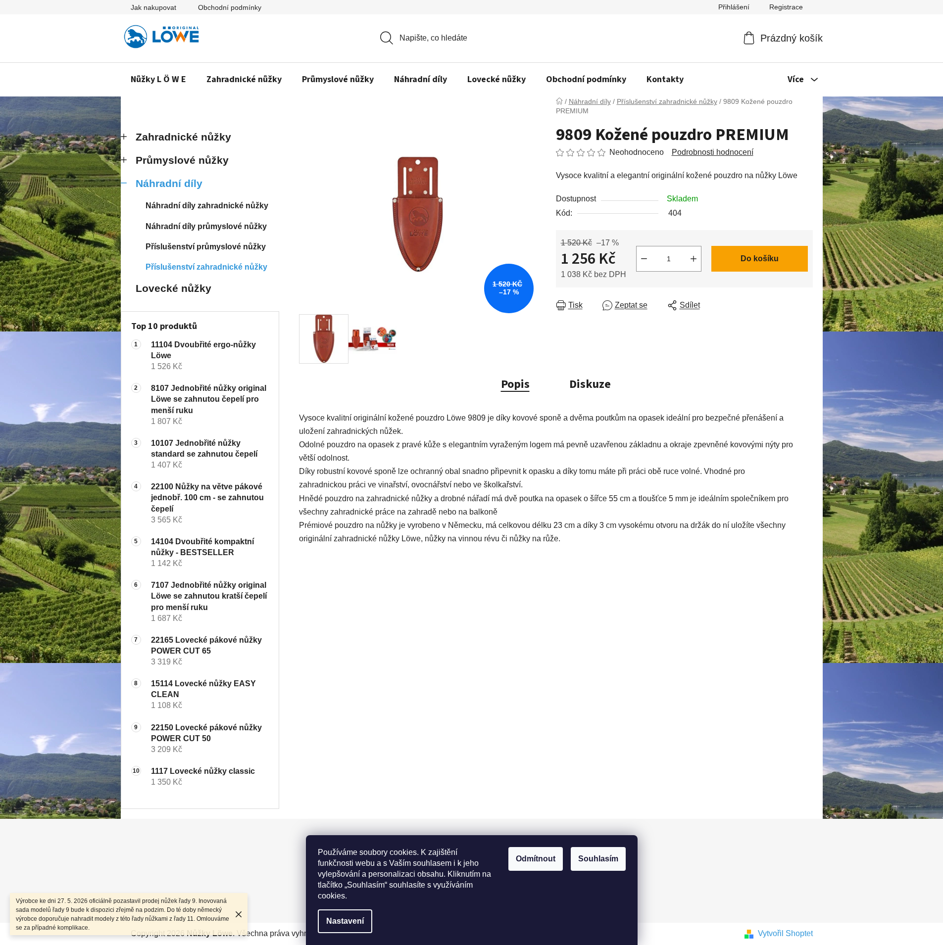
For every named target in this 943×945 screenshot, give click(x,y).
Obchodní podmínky (229, 7)
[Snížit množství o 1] (644, 258)
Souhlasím (598, 858)
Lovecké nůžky (173, 288)
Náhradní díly (169, 183)
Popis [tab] (515, 384)
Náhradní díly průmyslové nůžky (206, 226)
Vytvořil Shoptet (785, 933)
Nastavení (345, 921)
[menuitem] (158, 79)
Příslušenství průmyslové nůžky (206, 246)
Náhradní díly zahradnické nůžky (207, 205)
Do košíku (760, 258)
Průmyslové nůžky (182, 160)
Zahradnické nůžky (183, 136)
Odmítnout (535, 858)
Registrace (786, 7)
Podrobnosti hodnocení (712, 152)
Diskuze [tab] (590, 384)
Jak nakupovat (153, 7)
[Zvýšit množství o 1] (693, 258)
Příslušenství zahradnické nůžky (206, 267)
